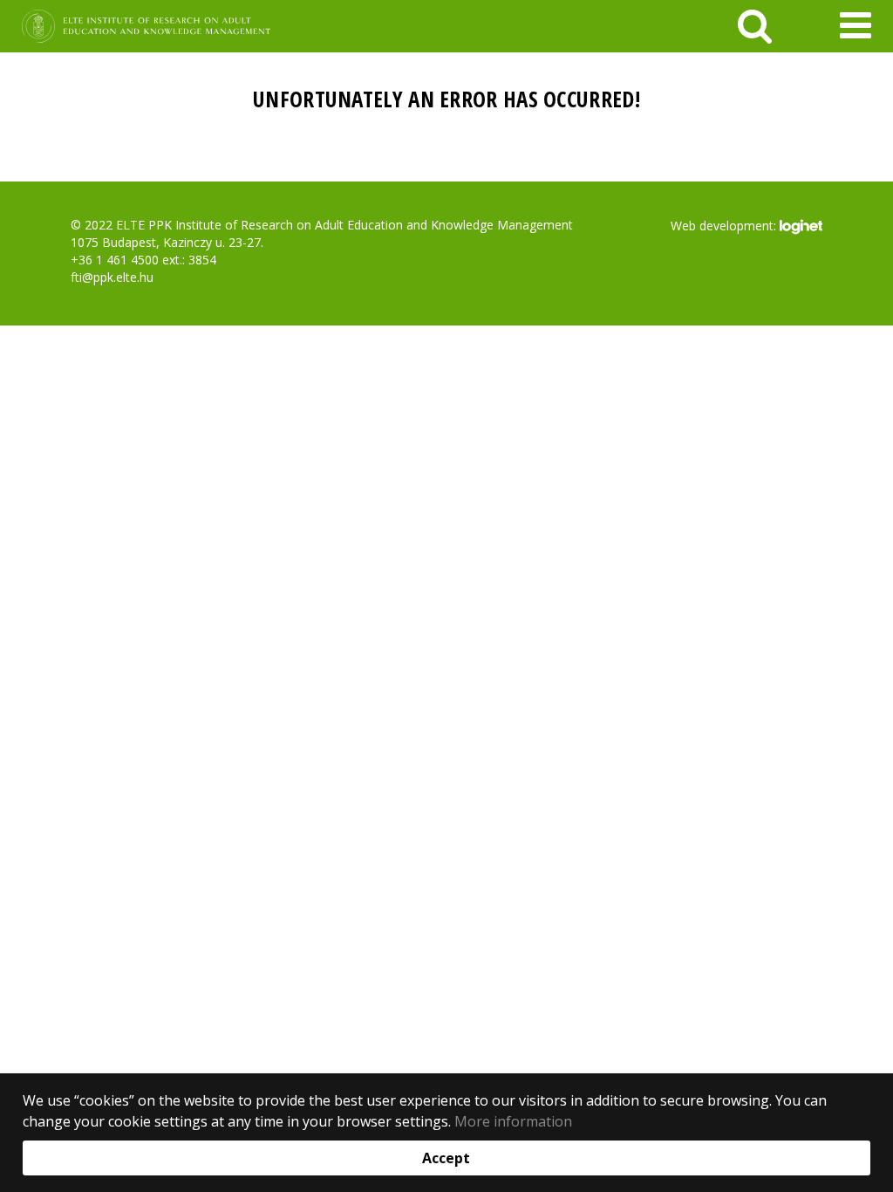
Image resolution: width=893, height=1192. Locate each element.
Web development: (725, 224)
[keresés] (755, 26)
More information (513, 1121)
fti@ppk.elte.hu (112, 277)
